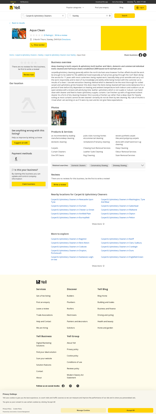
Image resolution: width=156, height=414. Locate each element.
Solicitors (71, 328)
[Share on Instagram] (70, 386)
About (39, 377)
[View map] (28, 105)
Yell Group (73, 336)
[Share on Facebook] (140, 55)
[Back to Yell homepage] (15, 7)
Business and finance (107, 308)
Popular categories (73, 7)
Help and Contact (43, 321)
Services (41, 289)
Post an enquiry (43, 302)
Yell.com (13, 2)
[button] (63, 15)
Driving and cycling (106, 315)
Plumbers (71, 302)
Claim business (28, 184)
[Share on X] (145, 55)
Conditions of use (74, 362)
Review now (29, 74)
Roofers (70, 308)
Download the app (102, 2)
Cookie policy (72, 355)
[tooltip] (110, 16)
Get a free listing (117, 2)
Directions (66, 39)
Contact (39, 371)
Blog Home (102, 296)
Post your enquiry (102, 7)
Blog (121, 7)
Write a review (61, 35)
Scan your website (44, 358)
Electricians (72, 315)
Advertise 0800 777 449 (136, 2)
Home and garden (105, 328)
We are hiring (42, 328)
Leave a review (42, 308)
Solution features (43, 365)
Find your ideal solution (46, 352)
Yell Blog (103, 289)
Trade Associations (44, 315)
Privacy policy (72, 349)
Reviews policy (73, 368)
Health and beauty (105, 321)
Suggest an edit (21, 143)
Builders (70, 296)
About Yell (71, 343)
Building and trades (106, 302)
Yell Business (24, 2)
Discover (72, 289)
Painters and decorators (77, 321)
